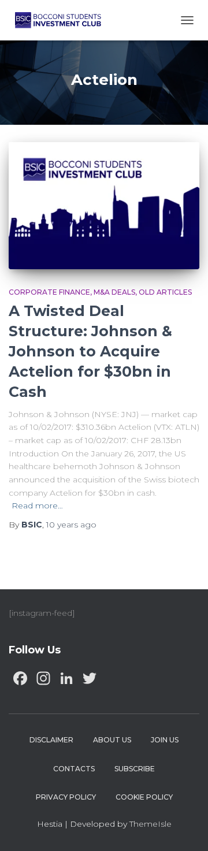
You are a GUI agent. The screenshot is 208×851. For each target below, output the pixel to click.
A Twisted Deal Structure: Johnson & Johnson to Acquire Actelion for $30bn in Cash (90, 351)
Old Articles (165, 292)
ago (71, 524)
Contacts (74, 768)
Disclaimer (51, 739)
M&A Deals (114, 292)
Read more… (37, 505)
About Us (112, 739)
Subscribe (134, 768)
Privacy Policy (66, 797)
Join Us (165, 739)
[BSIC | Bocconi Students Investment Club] (62, 20)
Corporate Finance (49, 292)
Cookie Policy (144, 797)
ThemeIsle (150, 824)
